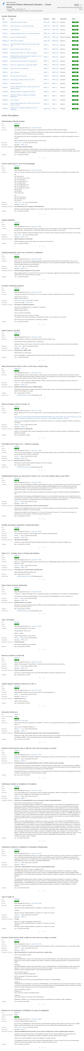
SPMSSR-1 (5, 108)
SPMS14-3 (5, 22)
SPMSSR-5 (5, 104)
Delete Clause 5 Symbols (16, 40)
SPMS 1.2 (46, 45)
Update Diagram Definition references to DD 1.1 (22, 79)
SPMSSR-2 (5, 95)
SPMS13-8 (5, 76)
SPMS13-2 (5, 68)
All (80, 5)
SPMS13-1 (5, 72)
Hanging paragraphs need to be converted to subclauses (25, 33)
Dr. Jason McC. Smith (35, 127)
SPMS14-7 (5, 33)
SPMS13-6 (5, 52)
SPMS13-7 (5, 49)
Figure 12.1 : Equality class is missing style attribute (23, 64)
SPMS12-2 (5, 83)
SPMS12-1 (5, 87)
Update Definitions (15, 29)
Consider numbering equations (18, 37)
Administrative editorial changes (18, 22)
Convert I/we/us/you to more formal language (22, 26)
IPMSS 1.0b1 (47, 108)
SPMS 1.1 (54, 91)
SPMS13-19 (5, 45)
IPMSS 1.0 (46, 83)
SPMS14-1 (5, 26)
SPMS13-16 (5, 79)
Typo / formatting (14, 72)
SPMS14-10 (5, 40)
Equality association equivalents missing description (23, 61)
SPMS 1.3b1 (47, 22)
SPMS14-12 (5, 37)
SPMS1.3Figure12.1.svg (24, 576)
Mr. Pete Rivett (24, 720)
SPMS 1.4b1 (55, 22)
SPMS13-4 (5, 61)
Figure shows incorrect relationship (19, 68)
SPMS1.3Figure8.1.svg (24, 395)
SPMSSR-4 (5, 100)
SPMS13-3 (5, 64)
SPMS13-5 (5, 57)
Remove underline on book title (18, 76)
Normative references (16, 83)
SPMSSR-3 (5, 91)
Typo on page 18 (14, 100)
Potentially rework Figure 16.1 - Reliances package (23, 52)
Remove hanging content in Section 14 (20, 49)
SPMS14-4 (5, 29)
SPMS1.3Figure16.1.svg (24, 467)
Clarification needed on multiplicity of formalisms (22, 91)
